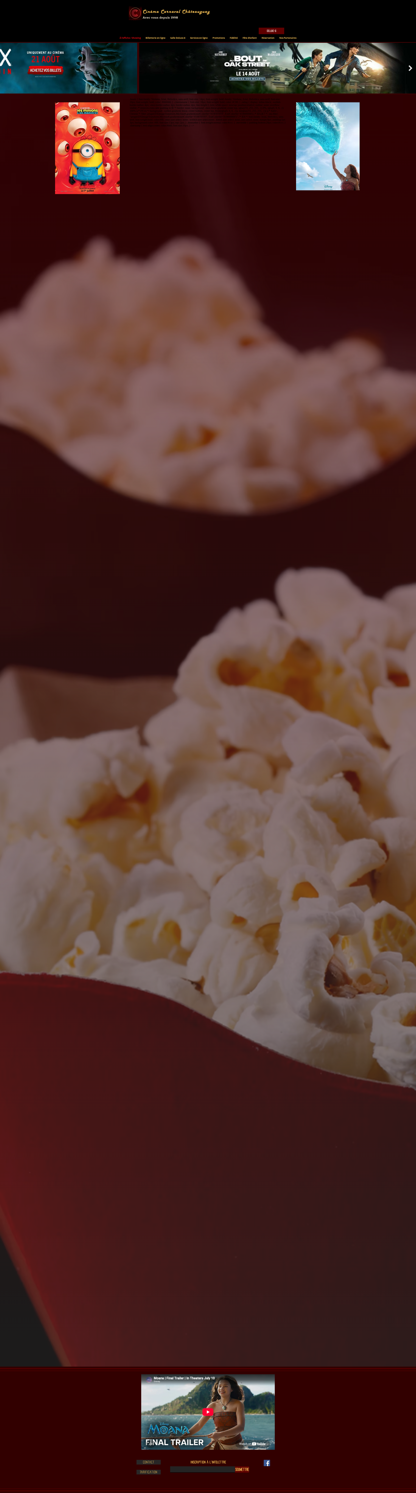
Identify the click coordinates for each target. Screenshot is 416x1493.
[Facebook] (267, 1463)
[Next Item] (410, 68)
